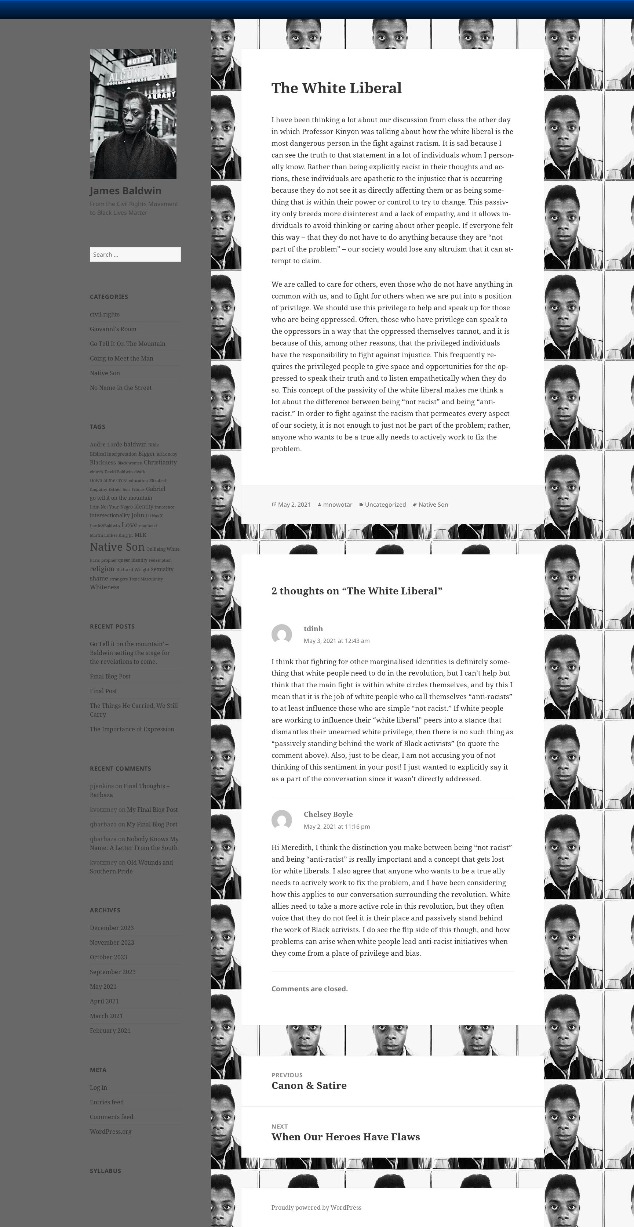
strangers (119, 579)
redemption (160, 560)
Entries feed (107, 1102)
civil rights (105, 314)
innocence (164, 507)
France (138, 489)
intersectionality (110, 515)
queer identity (132, 560)
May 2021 (103, 986)
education (138, 480)
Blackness (103, 462)
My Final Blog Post (152, 810)
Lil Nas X (154, 515)
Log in (98, 1087)
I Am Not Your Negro (111, 507)
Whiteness (104, 587)
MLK (140, 534)
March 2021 (106, 1016)
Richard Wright (132, 570)
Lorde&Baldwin (105, 525)
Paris (95, 560)
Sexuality (162, 569)
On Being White (162, 549)
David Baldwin (119, 471)
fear (126, 489)
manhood (148, 525)
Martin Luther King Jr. (111, 535)
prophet (109, 560)
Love (129, 524)
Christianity (160, 462)
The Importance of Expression (132, 729)
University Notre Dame (67, 9)
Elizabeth (158, 480)
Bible (153, 445)
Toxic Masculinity (146, 579)
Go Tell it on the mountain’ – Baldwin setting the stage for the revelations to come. (130, 653)
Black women (129, 463)
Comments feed (112, 1117)
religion (102, 568)
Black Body (167, 454)
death (139, 471)
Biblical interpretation (113, 454)
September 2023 (113, 972)
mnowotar (338, 504)
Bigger (146, 453)
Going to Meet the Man (121, 358)
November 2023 (112, 942)
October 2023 (108, 957)
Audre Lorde (106, 444)
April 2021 (104, 1001)
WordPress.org (111, 1132)
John (137, 515)
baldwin (135, 444)
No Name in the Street (121, 388)
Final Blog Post (110, 676)
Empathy (98, 489)
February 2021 (110, 1031)
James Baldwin (126, 190)
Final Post (103, 691)
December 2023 (112, 928)
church (96, 471)
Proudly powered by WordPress (316, 1208)
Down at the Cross (108, 480)
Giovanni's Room (113, 329)
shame (99, 578)
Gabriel (155, 488)
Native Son (105, 373)
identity (143, 506)
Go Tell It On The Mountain (127, 344)
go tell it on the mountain (121, 497)
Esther (115, 489)
